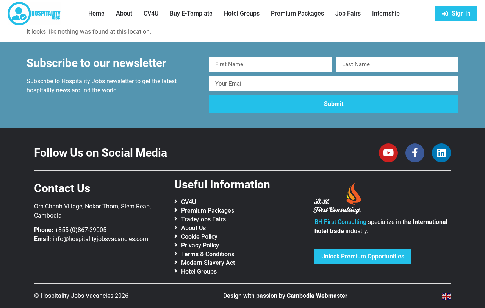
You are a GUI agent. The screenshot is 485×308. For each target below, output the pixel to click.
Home (96, 13)
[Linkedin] (441, 152)
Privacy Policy (200, 245)
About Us (193, 228)
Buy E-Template (191, 13)
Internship (386, 13)
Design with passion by (285, 295)
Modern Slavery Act (208, 262)
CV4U (151, 13)
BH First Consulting (340, 222)
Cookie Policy (199, 236)
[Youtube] (388, 152)
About (124, 13)
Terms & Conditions (207, 254)
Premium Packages (297, 13)
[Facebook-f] (414, 152)
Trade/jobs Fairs (203, 219)
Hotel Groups (242, 13)
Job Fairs (348, 13)
